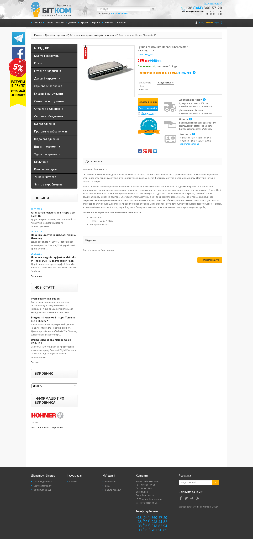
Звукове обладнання (48, 86)
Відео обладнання (46, 139)
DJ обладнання (44, 124)
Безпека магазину (42, 486)
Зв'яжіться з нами (42, 490)
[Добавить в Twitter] (155, 151)
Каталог (38, 35)
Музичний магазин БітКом (206, 507)
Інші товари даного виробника (47, 427)
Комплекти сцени (45, 169)
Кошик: (210, 22)
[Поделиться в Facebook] (140, 151)
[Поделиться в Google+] (145, 151)
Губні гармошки (75, 35)
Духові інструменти (55, 35)
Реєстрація (110, 482)
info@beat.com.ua (148, 503)
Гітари (38, 63)
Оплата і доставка (43, 482)
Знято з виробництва (48, 184)
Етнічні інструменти (47, 146)
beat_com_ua (155, 499)
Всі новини (36, 276)
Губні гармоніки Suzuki (45, 298)
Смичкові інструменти (49, 101)
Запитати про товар (189, 144)
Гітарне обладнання (47, 71)
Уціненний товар (45, 177)
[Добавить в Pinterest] (150, 151)
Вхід (201, 22)
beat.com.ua (148, 495)
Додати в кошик (148, 101)
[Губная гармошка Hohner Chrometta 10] (108, 71)
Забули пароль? (113, 490)
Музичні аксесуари (46, 55)
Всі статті (36, 362)
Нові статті (45, 287)
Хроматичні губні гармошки (100, 35)
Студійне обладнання (48, 108)
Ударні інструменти (47, 154)
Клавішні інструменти (48, 93)
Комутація (41, 161)
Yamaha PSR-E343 (119, 13)
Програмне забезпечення (51, 131)
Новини (42, 198)
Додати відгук (145, 54)
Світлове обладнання (48, 116)
